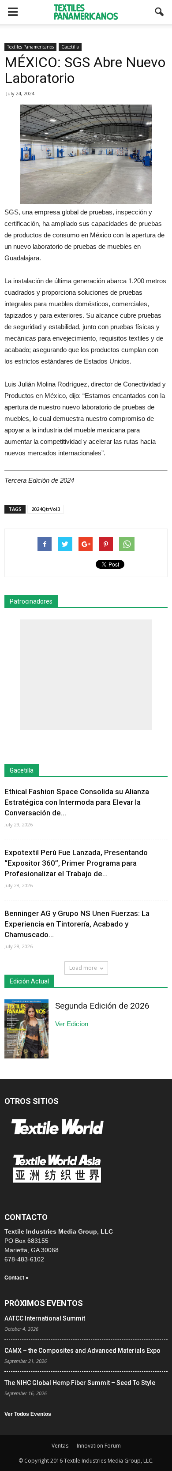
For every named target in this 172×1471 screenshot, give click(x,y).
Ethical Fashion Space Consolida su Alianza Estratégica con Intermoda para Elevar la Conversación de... (76, 802)
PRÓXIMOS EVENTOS (43, 1303)
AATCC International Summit (44, 1318)
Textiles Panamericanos (30, 47)
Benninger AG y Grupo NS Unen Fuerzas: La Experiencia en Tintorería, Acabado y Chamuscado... (77, 924)
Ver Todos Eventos (27, 1414)
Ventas (60, 1445)
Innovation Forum (99, 1445)
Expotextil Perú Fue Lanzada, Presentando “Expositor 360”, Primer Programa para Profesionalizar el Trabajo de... (76, 863)
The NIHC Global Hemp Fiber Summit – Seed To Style (79, 1382)
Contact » (16, 1278)
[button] (159, 12)
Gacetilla (70, 47)
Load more (83, 968)
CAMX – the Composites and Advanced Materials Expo (82, 1350)
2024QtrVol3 (45, 509)
